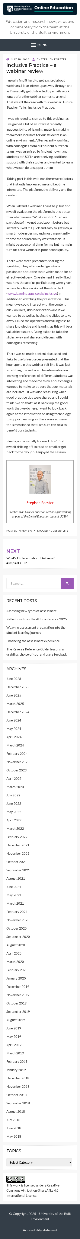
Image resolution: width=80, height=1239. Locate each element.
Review (27, 530)
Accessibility (58, 530)
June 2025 (13, 695)
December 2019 (17, 986)
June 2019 (13, 1028)
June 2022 (13, 803)
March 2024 (15, 745)
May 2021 (13, 895)
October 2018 (16, 1095)
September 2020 (18, 937)
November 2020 (17, 920)
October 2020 (16, 928)
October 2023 (16, 770)
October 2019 (16, 1003)
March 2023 (15, 787)
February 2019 (17, 1061)
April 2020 (14, 953)
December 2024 (17, 712)
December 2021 (17, 845)
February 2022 (17, 837)
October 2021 (16, 862)
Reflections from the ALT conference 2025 (36, 619)
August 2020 (15, 945)
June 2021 (13, 887)
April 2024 (14, 737)
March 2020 (15, 962)
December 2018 (17, 1078)
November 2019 (17, 995)
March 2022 (15, 828)
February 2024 (17, 753)
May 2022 (13, 812)
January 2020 (16, 978)
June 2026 (13, 679)
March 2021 (15, 903)
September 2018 (18, 1103)
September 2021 (18, 870)
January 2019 (16, 1070)
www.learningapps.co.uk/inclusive (32, 293)
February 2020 (17, 970)
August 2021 (15, 878)
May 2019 (13, 1036)
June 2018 (13, 1128)
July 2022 (13, 795)
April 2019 (14, 1045)
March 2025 (15, 704)
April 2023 (14, 778)
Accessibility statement (40, 1230)
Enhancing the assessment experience (33, 641)
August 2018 (15, 1111)
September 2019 (18, 1011)
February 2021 (17, 912)
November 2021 (17, 853)
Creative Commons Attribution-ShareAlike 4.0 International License (33, 1190)
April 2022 (14, 820)
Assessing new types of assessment (31, 611)
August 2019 (15, 1020)
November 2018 (17, 1086)
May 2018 (13, 1136)
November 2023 (17, 762)
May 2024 (13, 728)
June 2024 (13, 720)
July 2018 (13, 1120)
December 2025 (17, 687)
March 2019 (15, 1053)
